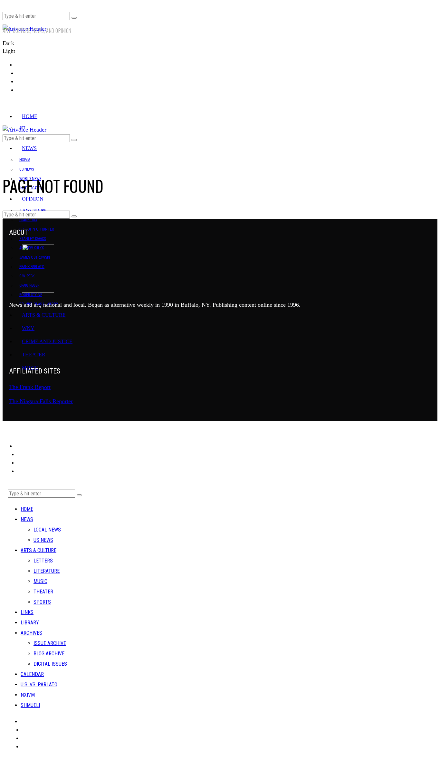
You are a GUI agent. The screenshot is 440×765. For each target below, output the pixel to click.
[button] (74, 18)
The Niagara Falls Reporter (41, 401)
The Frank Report (30, 387)
